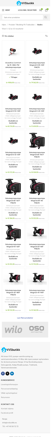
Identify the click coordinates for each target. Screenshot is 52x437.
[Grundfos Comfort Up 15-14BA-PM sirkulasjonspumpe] (13, 51)
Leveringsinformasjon (9, 384)
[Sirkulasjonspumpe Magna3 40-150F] (37, 278)
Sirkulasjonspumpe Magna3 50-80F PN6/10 (37, 246)
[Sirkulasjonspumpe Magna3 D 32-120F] (13, 140)
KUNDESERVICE (8, 380)
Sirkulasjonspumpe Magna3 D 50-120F (13, 110)
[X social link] (7, 373)
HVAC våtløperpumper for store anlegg (37, 73)
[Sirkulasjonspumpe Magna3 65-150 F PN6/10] (37, 140)
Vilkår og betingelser (9, 393)
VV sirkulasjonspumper (13, 73)
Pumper (13, 70)
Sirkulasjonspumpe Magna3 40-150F (37, 291)
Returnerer (5, 397)
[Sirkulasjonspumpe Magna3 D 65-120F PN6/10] (37, 51)
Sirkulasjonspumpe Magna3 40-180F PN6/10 (13, 292)
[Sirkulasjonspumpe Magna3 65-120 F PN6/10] (13, 186)
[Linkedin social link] (12, 373)
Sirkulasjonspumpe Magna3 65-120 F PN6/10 (13, 200)
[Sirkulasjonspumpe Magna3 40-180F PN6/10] (13, 278)
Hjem (4, 25)
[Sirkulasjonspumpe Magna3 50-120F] (13, 232)
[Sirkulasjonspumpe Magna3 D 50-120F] (13, 97)
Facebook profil (7, 413)
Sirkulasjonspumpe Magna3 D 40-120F (37, 110)
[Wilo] (13, 329)
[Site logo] (25, 3)
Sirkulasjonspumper (12, 72)
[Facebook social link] (3, 373)
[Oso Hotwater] (36, 329)
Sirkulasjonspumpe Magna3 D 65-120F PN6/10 (37, 65)
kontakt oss (7, 404)
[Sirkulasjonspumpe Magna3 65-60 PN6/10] (37, 186)
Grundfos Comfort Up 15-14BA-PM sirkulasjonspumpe (13, 65)
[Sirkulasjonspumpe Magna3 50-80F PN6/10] (37, 232)
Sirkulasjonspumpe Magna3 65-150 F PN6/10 (37, 154)
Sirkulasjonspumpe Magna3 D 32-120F (13, 153)
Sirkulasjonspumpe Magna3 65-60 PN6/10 (37, 200)
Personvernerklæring (9, 389)
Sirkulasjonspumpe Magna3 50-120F (13, 245)
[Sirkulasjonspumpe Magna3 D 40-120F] (37, 97)
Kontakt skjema (7, 408)
